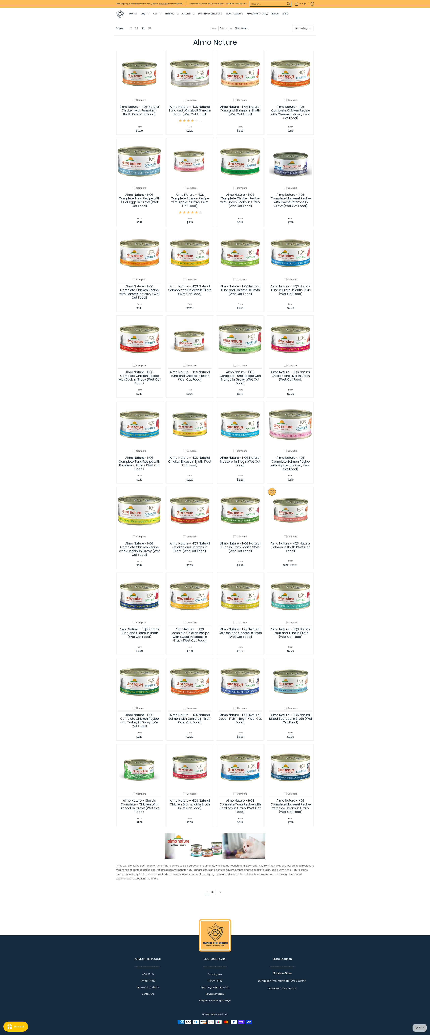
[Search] (288, 3)
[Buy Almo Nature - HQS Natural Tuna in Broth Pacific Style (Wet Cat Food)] (240, 510)
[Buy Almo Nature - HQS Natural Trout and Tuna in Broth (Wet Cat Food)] (290, 596)
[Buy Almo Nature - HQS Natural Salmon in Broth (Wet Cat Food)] (290, 510)
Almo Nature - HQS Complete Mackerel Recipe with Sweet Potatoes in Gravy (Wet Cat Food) (291, 200)
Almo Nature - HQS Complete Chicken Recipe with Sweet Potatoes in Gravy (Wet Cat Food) (189, 635)
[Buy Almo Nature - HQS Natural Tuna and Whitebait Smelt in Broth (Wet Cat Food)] (189, 73)
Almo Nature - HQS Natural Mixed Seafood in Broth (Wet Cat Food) (290, 719)
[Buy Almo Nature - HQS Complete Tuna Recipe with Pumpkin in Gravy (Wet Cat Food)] (139, 424)
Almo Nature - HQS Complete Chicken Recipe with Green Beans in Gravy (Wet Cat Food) (240, 200)
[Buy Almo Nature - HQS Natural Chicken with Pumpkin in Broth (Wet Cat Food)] (139, 73)
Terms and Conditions (147, 987)
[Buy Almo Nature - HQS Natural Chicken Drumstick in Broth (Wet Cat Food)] (189, 767)
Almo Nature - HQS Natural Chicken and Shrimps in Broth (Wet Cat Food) (190, 547)
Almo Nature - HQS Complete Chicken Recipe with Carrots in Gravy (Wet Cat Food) (139, 292)
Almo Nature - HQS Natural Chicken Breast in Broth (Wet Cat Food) (189, 461)
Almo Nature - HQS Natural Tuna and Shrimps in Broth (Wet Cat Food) (240, 110)
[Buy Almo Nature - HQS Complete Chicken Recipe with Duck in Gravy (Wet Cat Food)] (139, 339)
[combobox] (268, 3)
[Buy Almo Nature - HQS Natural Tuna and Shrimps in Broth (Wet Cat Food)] (240, 73)
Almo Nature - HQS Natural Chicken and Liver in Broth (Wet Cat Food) (291, 376)
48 (149, 28)
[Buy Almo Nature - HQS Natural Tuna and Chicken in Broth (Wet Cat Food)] (240, 253)
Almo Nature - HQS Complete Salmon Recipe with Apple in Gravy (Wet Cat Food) (190, 200)
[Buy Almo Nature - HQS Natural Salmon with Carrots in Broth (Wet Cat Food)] (189, 681)
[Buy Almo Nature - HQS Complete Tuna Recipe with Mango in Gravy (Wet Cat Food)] (240, 339)
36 (142, 28)
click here (163, 4)
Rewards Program (214, 994)
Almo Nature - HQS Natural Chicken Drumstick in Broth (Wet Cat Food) (190, 804)
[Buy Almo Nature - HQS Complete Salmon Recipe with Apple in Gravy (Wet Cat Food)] (189, 161)
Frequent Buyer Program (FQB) (215, 1000)
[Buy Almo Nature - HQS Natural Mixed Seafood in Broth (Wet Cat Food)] (290, 681)
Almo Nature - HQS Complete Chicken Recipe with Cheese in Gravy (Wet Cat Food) (291, 112)
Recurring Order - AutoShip (215, 987)
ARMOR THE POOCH (211, 1014)
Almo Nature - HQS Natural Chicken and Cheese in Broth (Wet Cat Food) (240, 633)
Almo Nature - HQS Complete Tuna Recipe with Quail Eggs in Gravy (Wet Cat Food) (139, 200)
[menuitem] (300, 4)
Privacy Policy (147, 981)
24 (136, 28)
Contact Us (148, 994)
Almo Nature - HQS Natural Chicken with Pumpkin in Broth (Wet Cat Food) (139, 110)
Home (214, 28)
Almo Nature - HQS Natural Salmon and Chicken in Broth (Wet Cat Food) (189, 290)
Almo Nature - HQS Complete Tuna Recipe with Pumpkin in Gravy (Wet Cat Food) (139, 463)
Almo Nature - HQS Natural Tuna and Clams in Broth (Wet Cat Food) (139, 633)
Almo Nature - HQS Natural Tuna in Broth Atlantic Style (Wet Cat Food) (291, 290)
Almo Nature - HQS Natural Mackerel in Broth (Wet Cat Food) (240, 461)
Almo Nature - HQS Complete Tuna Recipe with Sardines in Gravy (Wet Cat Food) (240, 806)
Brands (223, 28)
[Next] (221, 892)
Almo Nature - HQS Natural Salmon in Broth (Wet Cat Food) (291, 547)
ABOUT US (148, 974)
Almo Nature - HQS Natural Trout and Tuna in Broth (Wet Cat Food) (291, 633)
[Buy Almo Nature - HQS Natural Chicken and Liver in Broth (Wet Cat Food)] (290, 339)
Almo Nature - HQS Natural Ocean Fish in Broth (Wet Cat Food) (240, 719)
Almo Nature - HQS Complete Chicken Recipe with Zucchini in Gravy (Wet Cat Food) (139, 549)
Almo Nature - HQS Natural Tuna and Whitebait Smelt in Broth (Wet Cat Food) (190, 110)
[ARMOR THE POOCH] (120, 14)
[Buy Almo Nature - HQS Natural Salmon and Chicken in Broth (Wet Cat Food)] (189, 253)
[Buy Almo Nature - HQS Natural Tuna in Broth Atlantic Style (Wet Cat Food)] (290, 253)
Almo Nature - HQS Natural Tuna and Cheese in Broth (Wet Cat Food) (190, 376)
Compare (141, 100)
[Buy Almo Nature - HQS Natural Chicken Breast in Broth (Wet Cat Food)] (189, 424)
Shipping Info (215, 974)
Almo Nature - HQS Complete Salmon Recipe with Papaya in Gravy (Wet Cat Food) (291, 463)
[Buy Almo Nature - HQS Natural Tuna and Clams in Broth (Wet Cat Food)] (139, 596)
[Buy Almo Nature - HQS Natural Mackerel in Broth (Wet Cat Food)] (240, 424)
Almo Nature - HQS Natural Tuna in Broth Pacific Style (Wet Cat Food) (240, 547)
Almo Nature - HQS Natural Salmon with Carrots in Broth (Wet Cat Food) (189, 719)
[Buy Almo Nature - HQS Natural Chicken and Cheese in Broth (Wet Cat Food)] (240, 596)
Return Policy (215, 981)
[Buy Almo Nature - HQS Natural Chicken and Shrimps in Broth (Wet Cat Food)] (189, 510)
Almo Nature (241, 28)
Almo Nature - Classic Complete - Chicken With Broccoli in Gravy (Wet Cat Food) (139, 806)
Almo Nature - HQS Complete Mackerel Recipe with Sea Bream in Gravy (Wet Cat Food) (291, 806)
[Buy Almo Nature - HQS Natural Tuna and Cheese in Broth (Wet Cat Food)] (189, 339)
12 (131, 28)
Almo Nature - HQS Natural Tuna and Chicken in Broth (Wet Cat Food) (240, 290)
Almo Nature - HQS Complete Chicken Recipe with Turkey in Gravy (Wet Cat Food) (139, 720)
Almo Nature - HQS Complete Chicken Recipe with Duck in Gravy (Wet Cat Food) (139, 377)
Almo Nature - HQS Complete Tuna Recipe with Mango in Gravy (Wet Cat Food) (240, 377)
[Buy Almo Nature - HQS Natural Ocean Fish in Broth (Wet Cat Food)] (240, 681)
